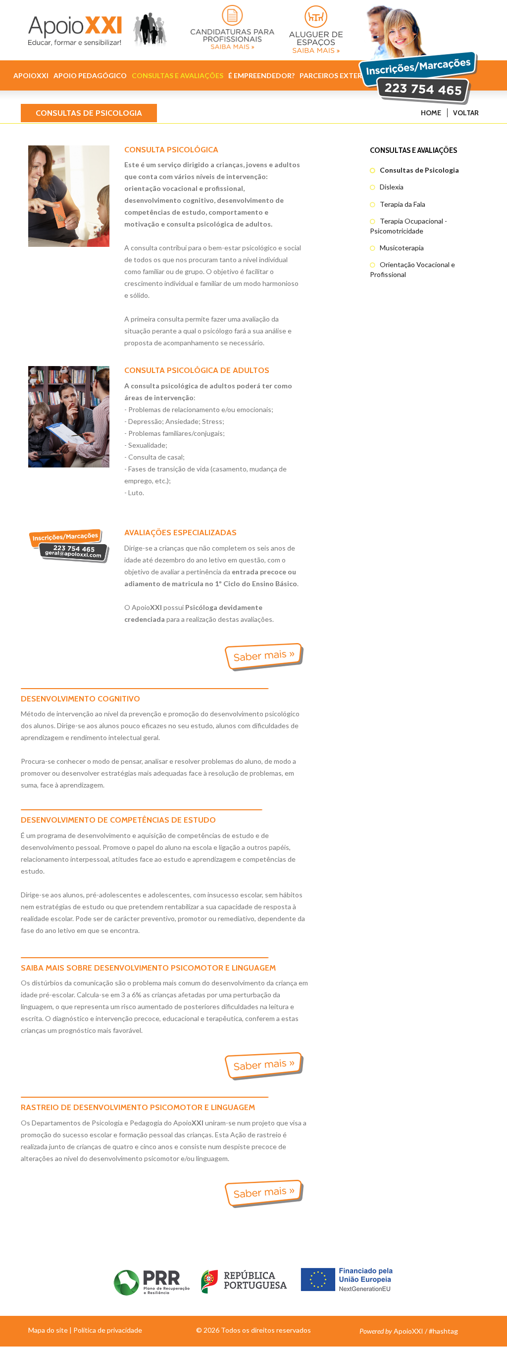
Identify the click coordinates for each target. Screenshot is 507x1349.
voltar (466, 112)
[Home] (98, 26)
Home (431, 112)
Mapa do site (48, 1330)
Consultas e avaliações (177, 75)
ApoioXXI (31, 75)
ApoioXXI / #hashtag (408, 1331)
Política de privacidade (107, 1330)
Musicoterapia (402, 247)
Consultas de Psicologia (419, 170)
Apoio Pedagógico (90, 75)
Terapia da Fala (402, 204)
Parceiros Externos (338, 75)
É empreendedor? (261, 75)
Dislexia (392, 187)
